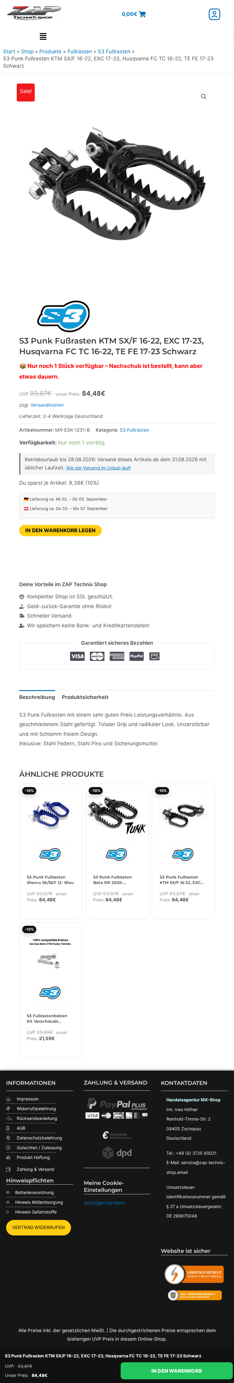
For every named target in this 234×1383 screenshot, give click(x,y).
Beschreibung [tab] (37, 697)
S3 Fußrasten (134, 430)
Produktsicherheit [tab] (85, 697)
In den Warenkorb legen (60, 530)
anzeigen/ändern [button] (104, 1203)
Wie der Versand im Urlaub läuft (98, 468)
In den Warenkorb (176, 1371)
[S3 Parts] (65, 316)
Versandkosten (47, 405)
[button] (43, 37)
